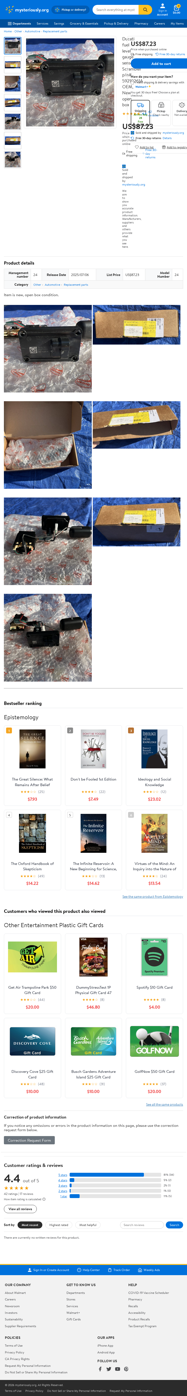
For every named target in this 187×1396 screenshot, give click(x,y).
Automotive (32, 31)
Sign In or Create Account (51, 1270)
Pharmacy (141, 23)
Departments (22, 23)
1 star (63, 1196)
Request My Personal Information (28, 1365)
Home (8, 31)
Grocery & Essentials (84, 23)
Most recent (30, 1225)
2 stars (62, 1191)
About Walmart (15, 1292)
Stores (70, 1299)
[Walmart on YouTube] (117, 1369)
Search (174, 1225)
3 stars (62, 1185)
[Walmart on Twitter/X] (109, 1369)
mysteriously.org (133, 184)
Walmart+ (73, 1312)
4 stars (62, 1180)
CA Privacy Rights (17, 1359)
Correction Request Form (29, 1140)
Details (167, 138)
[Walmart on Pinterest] (126, 1369)
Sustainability (14, 1319)
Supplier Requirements (20, 1326)
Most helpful (87, 1225)
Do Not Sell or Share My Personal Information (36, 1372)
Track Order (121, 1270)
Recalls (133, 1306)
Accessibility (137, 1312)
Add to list (147, 147)
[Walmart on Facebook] (100, 1369)
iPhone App (105, 1345)
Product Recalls (139, 1319)
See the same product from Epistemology (152, 896)
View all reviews (20, 1209)
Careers (159, 23)
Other (18, 31)
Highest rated (58, 1225)
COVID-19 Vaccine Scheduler (148, 1292)
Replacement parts (55, 31)
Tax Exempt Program (142, 1326)
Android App (106, 1352)
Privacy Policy (14, 1352)
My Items (177, 23)
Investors (11, 1312)
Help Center (91, 1270)
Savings (59, 23)
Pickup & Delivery (116, 23)
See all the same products (164, 1104)
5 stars (62, 1175)
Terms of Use (14, 1345)
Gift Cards (73, 1319)
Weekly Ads (152, 1270)
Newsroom (12, 1306)
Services (42, 23)
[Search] (145, 10)
